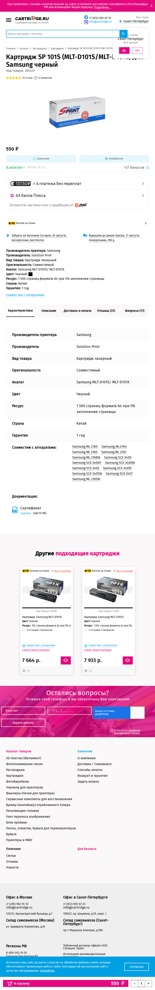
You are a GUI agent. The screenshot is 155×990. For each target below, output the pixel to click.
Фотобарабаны (17, 781)
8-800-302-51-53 (16, 953)
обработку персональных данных (127, 731)
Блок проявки (16, 822)
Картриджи (14, 776)
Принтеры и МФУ (19, 840)
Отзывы (12, 861)
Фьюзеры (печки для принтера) (30, 793)
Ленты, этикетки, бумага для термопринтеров (41, 828)
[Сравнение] (29, 671)
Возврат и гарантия (93, 776)
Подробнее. (47, 970)
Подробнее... (102, 7)
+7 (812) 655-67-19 (100, 18)
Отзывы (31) (106, 311)
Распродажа (15, 770)
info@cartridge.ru (100, 21)
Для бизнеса (87, 849)
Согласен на (127, 731)
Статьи (11, 856)
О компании (87, 758)
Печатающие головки (22, 811)
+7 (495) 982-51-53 (17, 904)
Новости (12, 867)
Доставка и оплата (77, 311)
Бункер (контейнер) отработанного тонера (38, 805)
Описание (49, 311)
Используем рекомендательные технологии (84, 955)
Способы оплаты (90, 770)
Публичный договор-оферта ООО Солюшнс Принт (85, 947)
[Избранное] (25, 671)
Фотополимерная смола (24, 764)
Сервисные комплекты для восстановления (39, 799)
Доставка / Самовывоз (95, 764)
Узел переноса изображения (28, 816)
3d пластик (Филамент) (23, 758)
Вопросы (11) (134, 311)
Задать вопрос (88, 781)
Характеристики (20, 310)
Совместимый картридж (36, 650)
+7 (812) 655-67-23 (74, 904)
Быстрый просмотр (46, 590)
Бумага (11, 834)
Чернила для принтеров (24, 787)
